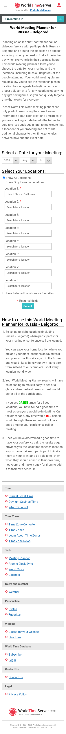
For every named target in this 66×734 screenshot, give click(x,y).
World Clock (16, 569)
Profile (13, 609)
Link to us (15, 637)
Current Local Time (21, 496)
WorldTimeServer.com (33, 5)
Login (12, 660)
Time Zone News (19, 541)
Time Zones (16, 530)
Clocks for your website (24, 632)
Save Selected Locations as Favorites (30, 293)
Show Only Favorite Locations (25, 182)
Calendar (14, 575)
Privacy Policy (18, 694)
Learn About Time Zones (25, 535)
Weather (14, 592)
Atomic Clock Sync (21, 563)
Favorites (15, 614)
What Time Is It (18, 507)
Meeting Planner (19, 558)
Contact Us (16, 677)
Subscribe (15, 654)
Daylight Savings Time (23, 501)
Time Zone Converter (22, 524)
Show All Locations (18, 178)
